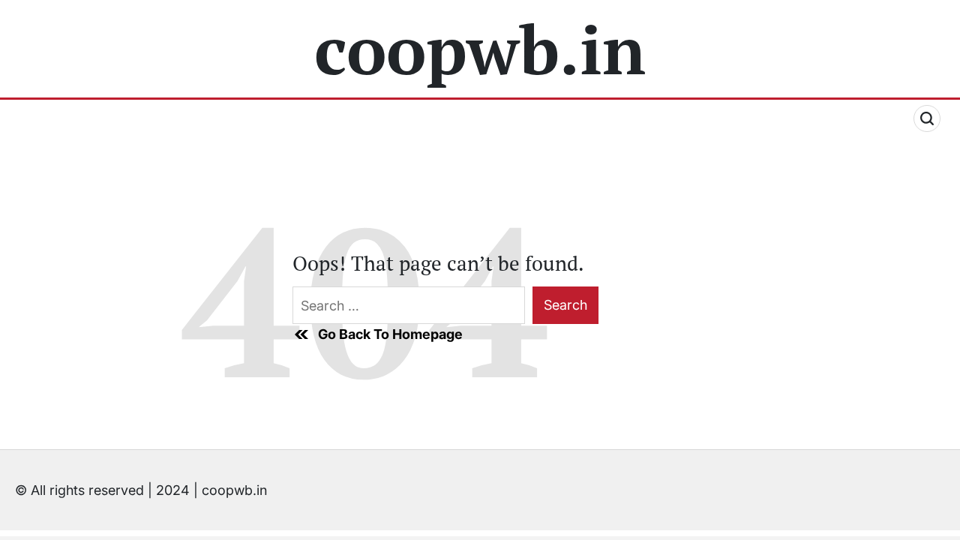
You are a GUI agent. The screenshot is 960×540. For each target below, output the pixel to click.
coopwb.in (480, 48)
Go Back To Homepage (390, 334)
